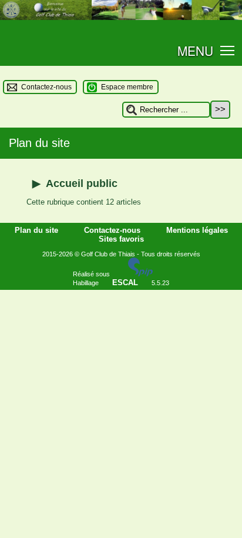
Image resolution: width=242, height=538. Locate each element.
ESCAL (125, 282)
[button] (227, 49)
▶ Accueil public (74, 183)
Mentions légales (197, 230)
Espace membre (127, 87)
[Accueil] (121, 17)
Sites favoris (121, 239)
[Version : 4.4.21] (140, 273)
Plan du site (37, 230)
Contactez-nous (46, 87)
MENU (195, 50)
